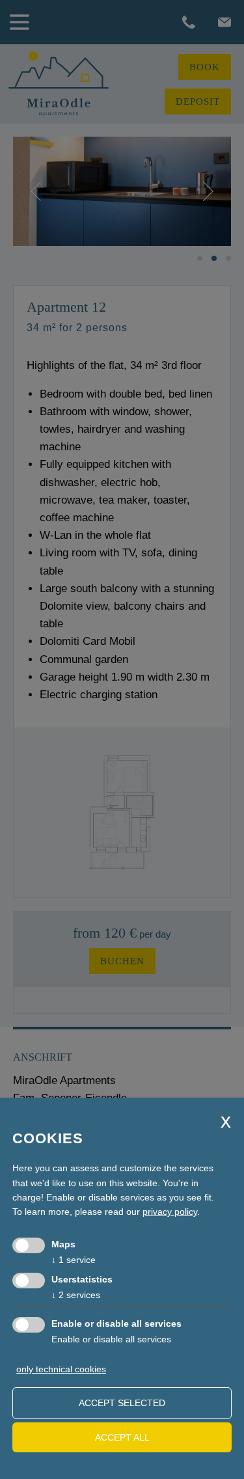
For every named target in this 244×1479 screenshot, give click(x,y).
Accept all (122, 1437)
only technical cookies (61, 1369)
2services (75, 1295)
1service (73, 1260)
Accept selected (122, 1403)
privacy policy (169, 1211)
